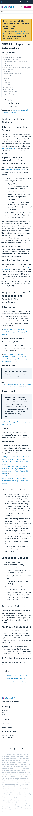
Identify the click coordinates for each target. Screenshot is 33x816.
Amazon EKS (7, 76)
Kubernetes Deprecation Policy (15, 170)
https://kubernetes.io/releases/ (15, 330)
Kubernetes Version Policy (11, 59)
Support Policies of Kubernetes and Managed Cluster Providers (16, 68)
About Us (5, 710)
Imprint (4, 725)
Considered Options (8, 87)
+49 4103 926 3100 (7, 738)
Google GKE (7, 78)
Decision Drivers (7, 85)
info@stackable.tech (8, 735)
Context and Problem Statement (12, 57)
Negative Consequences (11, 94)
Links (4, 96)
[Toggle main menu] (19, 7)
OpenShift (7, 82)
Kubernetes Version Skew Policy (15, 675)
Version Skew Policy (8, 148)
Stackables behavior (9, 65)
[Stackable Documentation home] (2, 2)
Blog (3, 712)
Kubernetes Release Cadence (14, 679)
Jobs (3, 714)
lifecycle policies (21, 34)
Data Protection (7, 727)
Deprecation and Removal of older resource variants (17, 62)
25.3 (26, 7)
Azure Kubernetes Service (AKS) (13, 74)
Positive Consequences (10, 91)
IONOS (6, 80)
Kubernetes (7, 71)
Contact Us (5, 723)
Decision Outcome (7, 89)
